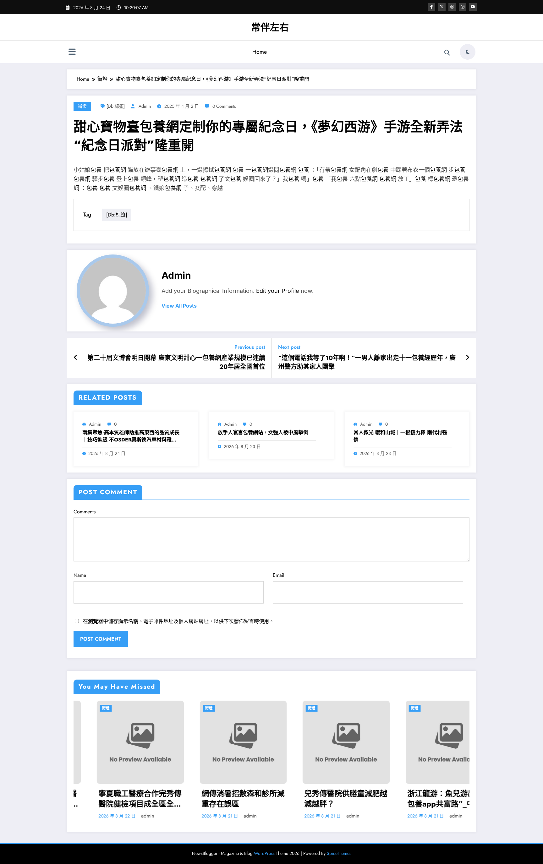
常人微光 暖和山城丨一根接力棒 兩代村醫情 (400, 436)
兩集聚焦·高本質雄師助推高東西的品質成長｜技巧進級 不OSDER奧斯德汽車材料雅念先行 (130, 436)
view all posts (179, 306)
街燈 (82, 106)
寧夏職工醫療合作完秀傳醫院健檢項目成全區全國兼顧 (116, 798)
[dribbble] (452, 7)
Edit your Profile (277, 290)
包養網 (117, 170)
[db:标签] (116, 106)
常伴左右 (270, 27)
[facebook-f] (431, 7)
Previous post (249, 347)
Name (80, 575)
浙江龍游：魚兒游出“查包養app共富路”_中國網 (425, 798)
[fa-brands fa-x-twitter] (442, 7)
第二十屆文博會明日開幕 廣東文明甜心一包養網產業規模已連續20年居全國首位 (176, 362)
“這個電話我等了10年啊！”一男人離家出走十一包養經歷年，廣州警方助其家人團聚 (367, 362)
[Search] (447, 53)
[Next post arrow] (467, 358)
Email (278, 575)
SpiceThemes (339, 853)
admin (145, 106)
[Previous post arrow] (76, 358)
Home (259, 52)
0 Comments (224, 106)
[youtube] (473, 7)
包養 (96, 170)
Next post (289, 347)
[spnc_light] (467, 52)
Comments (85, 511)
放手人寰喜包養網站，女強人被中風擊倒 (263, 432)
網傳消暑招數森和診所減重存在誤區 (219, 798)
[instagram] (462, 7)
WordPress (264, 853)
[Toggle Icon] (72, 52)
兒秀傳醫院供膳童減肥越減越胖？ (322, 798)
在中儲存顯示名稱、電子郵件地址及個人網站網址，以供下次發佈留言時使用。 (178, 621)
